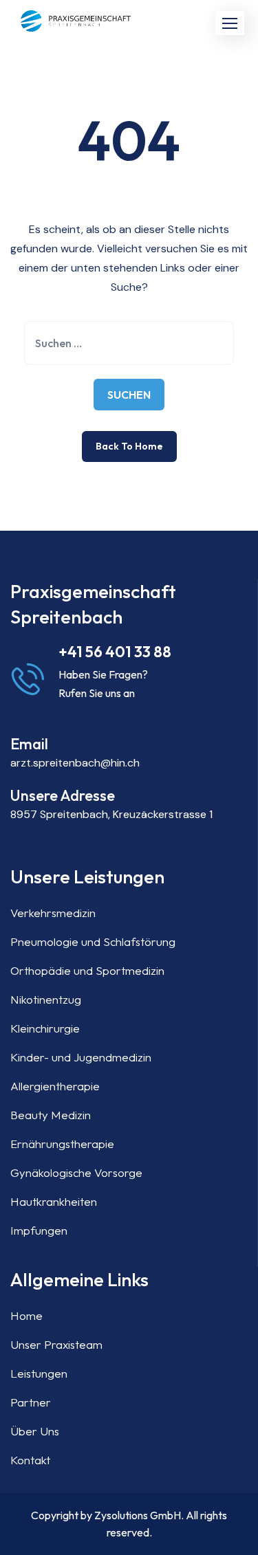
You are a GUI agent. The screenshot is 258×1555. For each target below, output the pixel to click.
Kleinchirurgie (45, 1028)
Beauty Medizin (50, 1114)
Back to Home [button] (129, 446)
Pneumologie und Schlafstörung (92, 941)
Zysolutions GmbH (137, 1515)
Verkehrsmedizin (53, 912)
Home (26, 1315)
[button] (229, 23)
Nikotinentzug (45, 999)
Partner (30, 1402)
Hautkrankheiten (53, 1201)
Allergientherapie (55, 1086)
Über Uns (34, 1431)
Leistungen (38, 1373)
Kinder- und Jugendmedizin (80, 1057)
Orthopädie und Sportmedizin (87, 970)
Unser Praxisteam (56, 1344)
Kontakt (30, 1460)
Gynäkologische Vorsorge (76, 1172)
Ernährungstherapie (62, 1143)
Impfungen (38, 1230)
